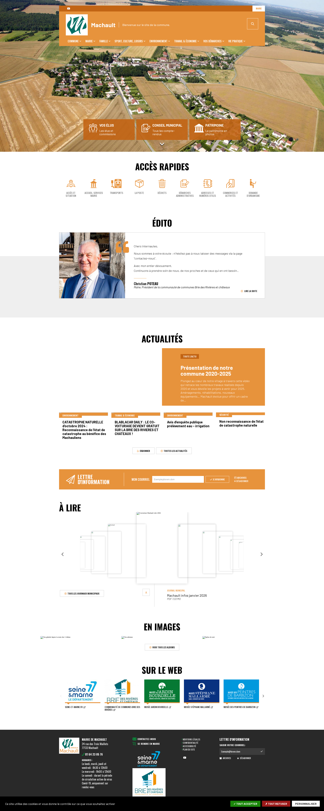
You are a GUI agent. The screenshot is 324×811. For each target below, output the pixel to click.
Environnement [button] (158, 41)
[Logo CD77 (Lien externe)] (149, 759)
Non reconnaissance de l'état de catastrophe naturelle (241, 423)
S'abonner (145, 450)
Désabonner (242, 481)
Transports (116, 192)
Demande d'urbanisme (253, 194)
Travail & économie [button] (185, 41)
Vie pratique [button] (235, 41)
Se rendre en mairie (149, 743)
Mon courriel (141, 479)
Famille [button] (103, 41)
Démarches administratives (185, 194)
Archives (241, 477)
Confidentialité (190, 742)
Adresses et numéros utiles (207, 194)
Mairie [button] (89, 41)
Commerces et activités (230, 194)
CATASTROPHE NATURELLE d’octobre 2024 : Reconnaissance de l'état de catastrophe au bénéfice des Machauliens (84, 430)
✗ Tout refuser (276, 803)
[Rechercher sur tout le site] (252, 23)
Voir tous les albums (163, 647)
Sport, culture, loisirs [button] (129, 41)
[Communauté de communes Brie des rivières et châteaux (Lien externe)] (149, 783)
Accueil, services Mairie (94, 194)
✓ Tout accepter (245, 803)
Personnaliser (306, 803)
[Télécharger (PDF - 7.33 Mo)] (146, 592)
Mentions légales (191, 739)
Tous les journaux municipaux (83, 593)
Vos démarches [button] (212, 41)
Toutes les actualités (175, 450)
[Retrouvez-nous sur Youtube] (68, 8)
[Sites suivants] (263, 696)
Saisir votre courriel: (233, 745)
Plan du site (189, 749)
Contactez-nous (147, 739)
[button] (62, 554)
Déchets (162, 192)
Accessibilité (189, 746)
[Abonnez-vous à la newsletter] (261, 751)
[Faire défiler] (162, 144)
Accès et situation (71, 194)
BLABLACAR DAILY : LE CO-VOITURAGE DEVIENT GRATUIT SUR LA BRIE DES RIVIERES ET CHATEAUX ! (137, 428)
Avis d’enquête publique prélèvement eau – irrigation (188, 424)
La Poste (139, 192)
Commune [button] (73, 41)
